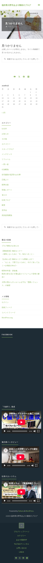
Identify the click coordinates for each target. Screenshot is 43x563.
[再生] (5, 431)
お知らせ (5, 134)
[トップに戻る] (21, 525)
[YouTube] (15, 77)
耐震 (3, 205)
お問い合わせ (21, 548)
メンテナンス (7, 154)
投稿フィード (7, 307)
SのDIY (4, 129)
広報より (5, 179)
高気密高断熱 (7, 215)
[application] (21, 422)
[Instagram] (28, 77)
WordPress (30, 511)
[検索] (5, 59)
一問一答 (5, 164)
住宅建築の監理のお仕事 (11, 174)
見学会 (4, 210)
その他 (4, 139)
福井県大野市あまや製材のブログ (16, 5)
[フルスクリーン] (38, 431)
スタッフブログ (8, 149)
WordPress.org (7, 317)
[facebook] (24, 77)
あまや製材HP (21, 540)
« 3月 (4, 113)
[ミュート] (34, 431)
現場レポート (7, 190)
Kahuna (21, 511)
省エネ (4, 195)
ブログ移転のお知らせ (10, 246)
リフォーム (6, 159)
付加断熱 (5, 169)
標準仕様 (5, 185)
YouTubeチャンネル (21, 544)
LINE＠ (21, 552)
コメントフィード (8, 312)
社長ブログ (6, 200)
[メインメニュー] (39, 5)
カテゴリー (6, 144)
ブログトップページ (21, 531)
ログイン (5, 302)
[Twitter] (19, 77)
